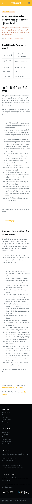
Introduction (6, 412)
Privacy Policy (6, 441)
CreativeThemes (7, 502)
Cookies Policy (6, 439)
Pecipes (4, 415)
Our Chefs (5, 417)
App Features (6, 437)
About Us (5, 434)
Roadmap (5, 422)
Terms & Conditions (8, 444)
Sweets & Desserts (8, 11)
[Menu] (29, 3)
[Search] (2, 3)
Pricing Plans (6, 419)
